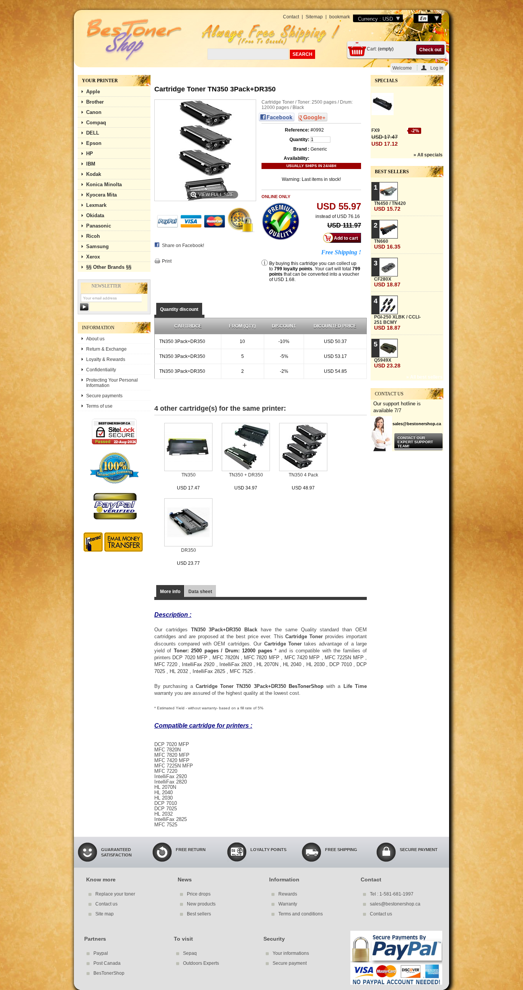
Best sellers (392, 171)
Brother (95, 102)
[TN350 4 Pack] (303, 447)
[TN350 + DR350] (246, 447)
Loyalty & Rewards (105, 359)
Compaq (96, 122)
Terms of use (99, 406)
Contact (291, 17)
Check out (430, 49)
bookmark (339, 17)
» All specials (428, 155)
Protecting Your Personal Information (112, 382)
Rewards (287, 894)
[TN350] (188, 447)
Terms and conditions (300, 914)
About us (95, 338)
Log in (436, 67)
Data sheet (200, 591)
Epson (93, 143)
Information (98, 327)
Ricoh (93, 236)
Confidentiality (101, 369)
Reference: (297, 130)
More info (170, 591)
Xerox (93, 257)
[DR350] (188, 523)
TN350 (188, 475)
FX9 (375, 130)
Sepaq (190, 953)
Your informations (291, 953)
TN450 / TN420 (390, 206)
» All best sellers (424, 377)
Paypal (100, 953)
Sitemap (314, 17)
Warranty (287, 904)
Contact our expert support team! (415, 442)
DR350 (188, 550)
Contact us (106, 904)
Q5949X (387, 363)
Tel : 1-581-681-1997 (391, 894)
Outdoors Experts (201, 963)
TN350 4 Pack (303, 475)
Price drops (199, 894)
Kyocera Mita (101, 195)
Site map (104, 914)
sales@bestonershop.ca (395, 904)
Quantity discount (179, 309)
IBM (90, 164)
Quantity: (299, 139)
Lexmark (96, 205)
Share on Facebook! (183, 245)
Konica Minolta (104, 184)
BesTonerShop (306, 686)
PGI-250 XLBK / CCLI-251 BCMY (397, 322)
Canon (93, 112)
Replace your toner (115, 894)
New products (201, 904)
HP (89, 153)
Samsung (97, 246)
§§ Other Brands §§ (108, 267)
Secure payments (104, 395)
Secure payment (290, 963)
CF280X (387, 282)
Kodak (93, 174)
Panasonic (98, 226)
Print (167, 261)
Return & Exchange (106, 349)
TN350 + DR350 (246, 475)
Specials (386, 80)
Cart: (372, 49)
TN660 (387, 244)
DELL (92, 133)
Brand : (301, 149)
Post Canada (107, 963)
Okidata (95, 215)
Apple (93, 91)
